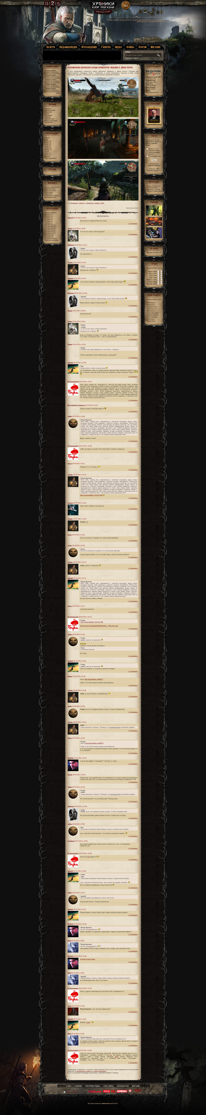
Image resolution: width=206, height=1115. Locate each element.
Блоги (47, 113)
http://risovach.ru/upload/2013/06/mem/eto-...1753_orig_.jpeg (99, 626)
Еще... (58, 93)
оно (88, 857)
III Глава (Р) (49, 236)
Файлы (130, 47)
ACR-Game (151, 319)
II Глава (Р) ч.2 (50, 231)
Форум (142, 47)
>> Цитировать (133, 223)
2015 (102, 203)
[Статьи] (161, 271)
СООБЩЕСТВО (123, 1086)
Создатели (49, 122)
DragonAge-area (152, 313)
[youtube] (158, 10)
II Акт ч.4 (48, 146)
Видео (118, 47)
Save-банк (48, 194)
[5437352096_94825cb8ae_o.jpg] (154, 237)
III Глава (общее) (51, 238)
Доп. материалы (51, 158)
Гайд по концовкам (51, 240)
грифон (97, 203)
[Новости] (158, 271)
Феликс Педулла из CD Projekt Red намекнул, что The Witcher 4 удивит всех (154, 188)
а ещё (88, 1022)
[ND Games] (130, 1092)
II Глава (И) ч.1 (50, 224)
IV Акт (47, 151)
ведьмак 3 (74, 203)
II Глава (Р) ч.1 (50, 230)
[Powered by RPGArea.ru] (137, 1092)
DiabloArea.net (152, 306)
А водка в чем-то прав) (87, 959)
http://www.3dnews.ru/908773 (94, 679)
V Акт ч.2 (48, 154)
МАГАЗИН (136, 1086)
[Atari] (106, 1092)
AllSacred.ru (151, 304)
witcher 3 (82, 203)
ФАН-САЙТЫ (108, 1086)
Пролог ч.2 (49, 216)
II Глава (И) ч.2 (50, 226)
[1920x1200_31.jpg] (154, 215)
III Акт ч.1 (48, 148)
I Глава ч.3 (48, 221)
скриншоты (90, 203)
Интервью (48, 115)
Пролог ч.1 (49, 214)
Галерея (106, 47)
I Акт (46, 139)
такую (117, 1056)
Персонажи (49, 192)
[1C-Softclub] (113, 1092)
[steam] (151, 10)
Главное (48, 108)
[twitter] (144, 10)
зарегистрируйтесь (100, 1071)
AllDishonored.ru (152, 315)
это (110, 1055)
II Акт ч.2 (48, 142)
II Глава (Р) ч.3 (50, 233)
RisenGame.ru (152, 308)
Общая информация (52, 187)
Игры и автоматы (51, 120)
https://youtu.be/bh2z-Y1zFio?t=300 (91, 495)
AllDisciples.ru (151, 311)
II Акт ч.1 (48, 141)
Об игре (50, 47)
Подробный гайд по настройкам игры (51, 196)
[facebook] (162, 10)
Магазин (155, 47)
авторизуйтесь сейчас (83, 1071)
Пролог (47, 137)
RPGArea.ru (151, 302)
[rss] (154, 8)
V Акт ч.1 (48, 153)
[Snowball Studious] (122, 1092)
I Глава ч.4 (48, 223)
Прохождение (89, 47)
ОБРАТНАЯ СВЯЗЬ (92, 1086)
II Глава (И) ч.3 (50, 228)
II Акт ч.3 (48, 144)
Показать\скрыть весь (153, 268)
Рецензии (48, 112)
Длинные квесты (51, 212)
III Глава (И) (49, 235)
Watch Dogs (151, 321)
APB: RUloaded (152, 317)
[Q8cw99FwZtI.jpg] (154, 225)
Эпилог (47, 156)
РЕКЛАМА (78, 1086)
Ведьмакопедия (68, 47)
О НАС (68, 1086)
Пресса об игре (50, 190)
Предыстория (50, 119)
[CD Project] (95, 1092)
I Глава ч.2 (48, 219)
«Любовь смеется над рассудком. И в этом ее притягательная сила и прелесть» (136, 20)
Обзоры (48, 117)
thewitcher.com (151, 78)
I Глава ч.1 (48, 217)
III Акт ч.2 (48, 149)
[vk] (140, 10)
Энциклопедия (50, 110)
